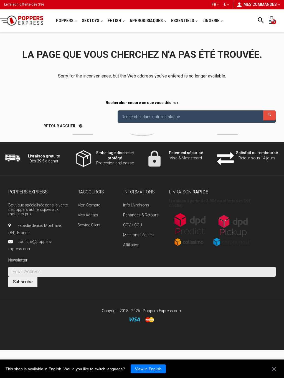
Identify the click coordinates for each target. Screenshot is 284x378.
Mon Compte (88, 205)
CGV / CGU (132, 225)
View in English (148, 369)
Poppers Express (28, 192)
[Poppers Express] (23, 21)
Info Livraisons (136, 205)
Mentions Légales (138, 235)
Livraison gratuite (44, 156)
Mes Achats (87, 215)
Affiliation (131, 245)
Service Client (88, 225)
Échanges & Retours (141, 215)
